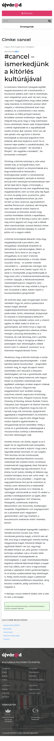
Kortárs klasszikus (36, 680)
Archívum (6, 685)
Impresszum (34, 689)
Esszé (4, 672)
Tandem (32, 676)
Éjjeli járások (7, 629)
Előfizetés (27, 13)
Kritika (4, 680)
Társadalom (34, 672)
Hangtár (5, 697)
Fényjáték (33, 668)
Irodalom (6, 668)
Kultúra (5, 676)
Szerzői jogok (35, 693)
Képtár (5, 689)
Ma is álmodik (7, 632)
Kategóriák (28, 27)
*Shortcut (6, 639)
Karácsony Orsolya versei (11, 636)
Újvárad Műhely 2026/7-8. (11, 625)
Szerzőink (33, 685)
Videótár (5, 693)
